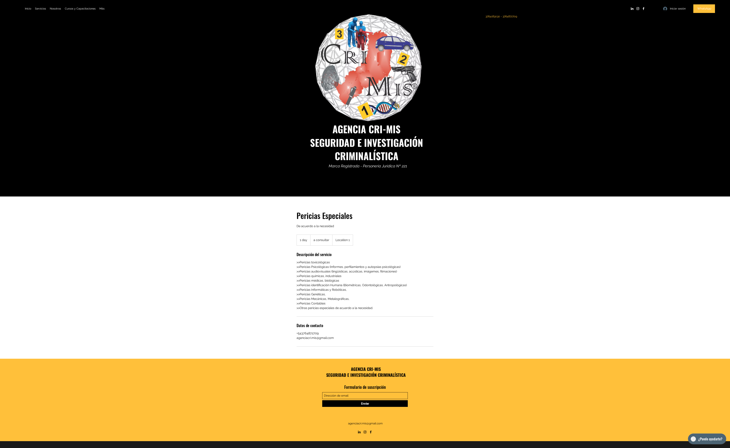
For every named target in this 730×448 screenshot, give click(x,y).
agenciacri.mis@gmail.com (365, 423)
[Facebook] (643, 8)
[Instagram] (638, 8)
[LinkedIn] (632, 8)
